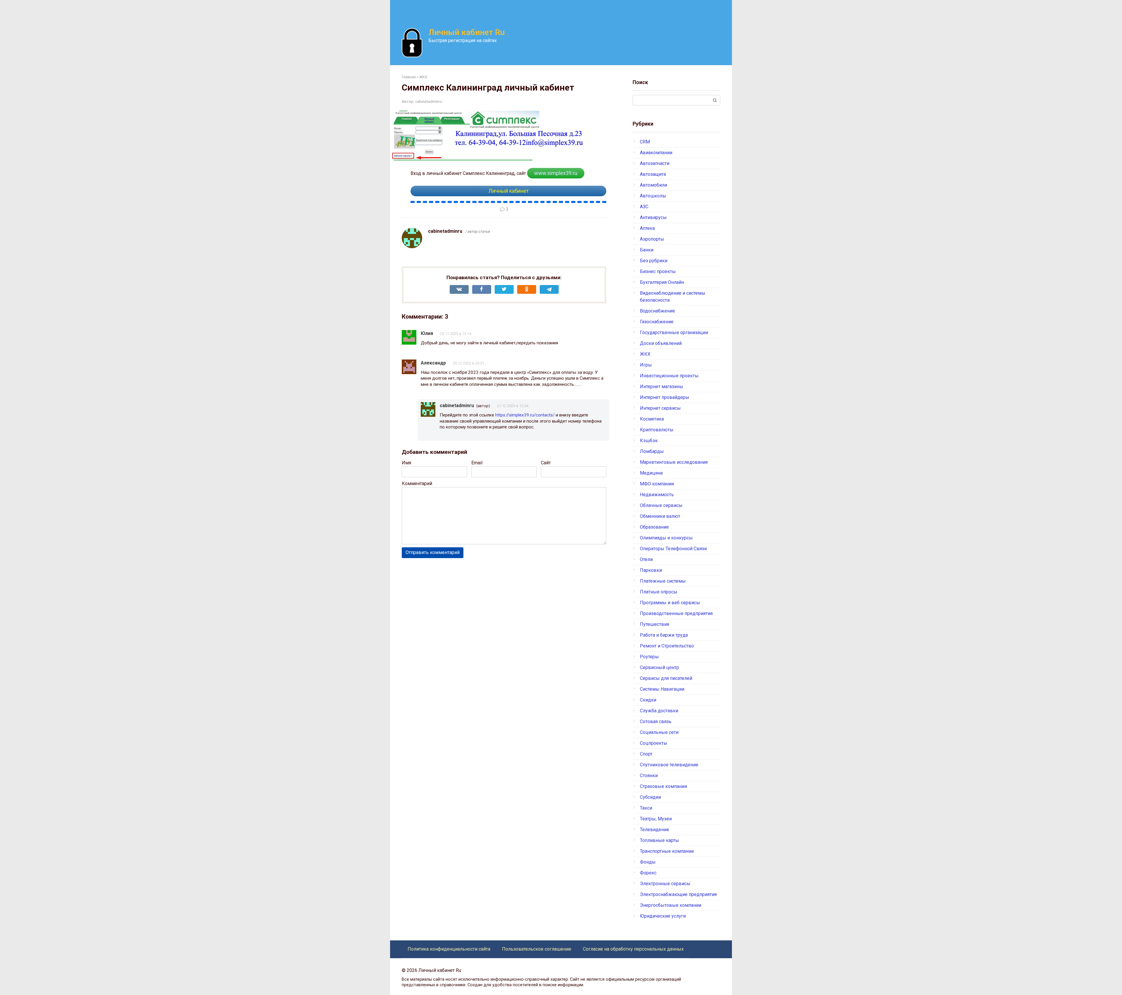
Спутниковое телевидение (669, 764)
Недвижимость (657, 494)
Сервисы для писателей (666, 678)
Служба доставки (659, 710)
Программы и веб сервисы (670, 602)
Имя (406, 463)
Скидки (648, 700)
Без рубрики (653, 260)
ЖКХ (645, 354)
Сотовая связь (655, 721)
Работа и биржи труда (664, 635)
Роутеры (649, 656)
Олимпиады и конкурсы (666, 538)
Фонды (648, 862)
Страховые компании (663, 786)
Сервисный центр (659, 667)
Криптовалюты (656, 430)
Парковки (651, 570)
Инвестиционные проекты (669, 375)
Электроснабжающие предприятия (678, 894)
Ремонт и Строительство (667, 646)
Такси (646, 808)
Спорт (646, 754)
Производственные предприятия (676, 613)
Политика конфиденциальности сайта (449, 949)
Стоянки (649, 775)
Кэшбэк (649, 440)
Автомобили (653, 185)
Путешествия (654, 624)
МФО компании (657, 484)
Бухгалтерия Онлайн (662, 282)
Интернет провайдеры (664, 397)
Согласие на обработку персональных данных (633, 949)
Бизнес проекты (658, 271)
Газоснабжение (656, 321)
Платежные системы (663, 581)
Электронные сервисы (665, 883)
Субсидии (650, 797)
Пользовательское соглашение (536, 949)
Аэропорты (652, 239)
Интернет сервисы (660, 408)
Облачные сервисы (661, 505)
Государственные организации (674, 332)
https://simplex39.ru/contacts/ (525, 415)
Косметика (652, 419)
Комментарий (417, 483)
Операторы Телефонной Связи (673, 548)
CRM (645, 142)
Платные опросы (658, 592)
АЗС (644, 206)
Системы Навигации (662, 689)
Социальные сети (659, 732)
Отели (646, 559)
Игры (646, 365)
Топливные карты (659, 840)
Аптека (647, 228)
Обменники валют (660, 516)
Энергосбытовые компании (670, 905)
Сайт (546, 463)
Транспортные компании (667, 851)
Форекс (648, 873)
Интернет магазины (661, 386)
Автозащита (653, 174)
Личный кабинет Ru (466, 32)
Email (476, 463)
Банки (646, 250)
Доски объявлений (661, 343)
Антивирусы (653, 217)
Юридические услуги (663, 916)
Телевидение (654, 829)
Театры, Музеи (656, 819)
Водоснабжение (657, 311)
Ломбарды (652, 451)
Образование (654, 527)
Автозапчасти (654, 163)
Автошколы (653, 196)
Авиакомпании (656, 152)
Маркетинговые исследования (674, 462)
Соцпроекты (653, 743)
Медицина (651, 473)
